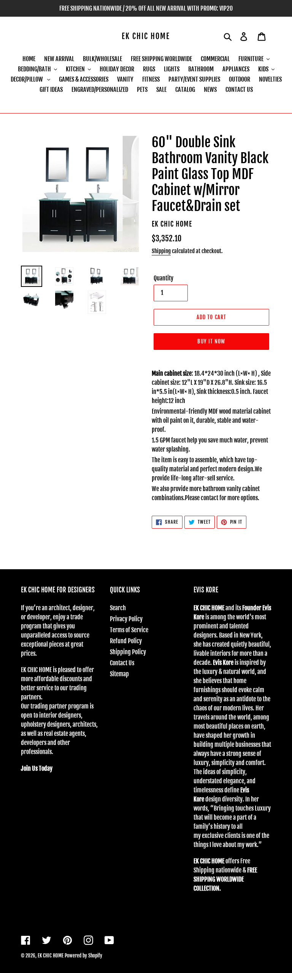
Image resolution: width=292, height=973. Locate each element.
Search (118, 608)
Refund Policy (126, 641)
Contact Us (122, 663)
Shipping (161, 251)
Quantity (163, 278)
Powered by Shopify (83, 956)
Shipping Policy (128, 652)
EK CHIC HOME (146, 36)
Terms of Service (129, 630)
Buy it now (211, 341)
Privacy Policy (126, 619)
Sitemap (119, 674)
